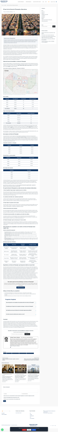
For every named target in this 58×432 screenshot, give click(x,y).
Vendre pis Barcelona (34, 374)
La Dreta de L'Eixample (15, 353)
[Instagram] (52, 425)
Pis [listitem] (30, 413)
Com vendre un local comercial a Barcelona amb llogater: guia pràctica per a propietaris (20, 376)
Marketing (11, 11)
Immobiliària (8, 11)
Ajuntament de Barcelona (8, 295)
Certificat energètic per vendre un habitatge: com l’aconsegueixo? (48, 42)
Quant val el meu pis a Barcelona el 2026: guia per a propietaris (48, 39)
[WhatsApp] (55, 425)
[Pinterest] (54, 425)
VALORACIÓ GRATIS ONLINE (37, 1)
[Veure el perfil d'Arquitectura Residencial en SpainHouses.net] (49, 411)
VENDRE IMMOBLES (28, 1)
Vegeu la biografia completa (14, 345)
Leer (54, 26)
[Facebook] (51, 425)
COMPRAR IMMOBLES (21, 1)
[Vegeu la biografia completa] (19, 345)
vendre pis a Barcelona (23, 353)
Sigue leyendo (4, 381)
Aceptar (34, 429)
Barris (5, 5)
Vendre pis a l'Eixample (30, 353)
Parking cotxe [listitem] (32, 415)
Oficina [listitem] (31, 414)
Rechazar (24, 429)
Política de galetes (4, 414)
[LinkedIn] (10, 347)
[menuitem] (53, 2)
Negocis (23, 374)
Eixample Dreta (9, 353)
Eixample (5, 353)
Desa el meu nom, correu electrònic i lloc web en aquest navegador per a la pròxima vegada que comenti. (19, 395)
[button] (2, 430)
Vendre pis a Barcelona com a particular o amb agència (48, 33)
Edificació (43, 13)
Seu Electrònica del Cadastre (8, 293)
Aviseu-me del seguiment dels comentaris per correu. (11, 397)
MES (45, 1)
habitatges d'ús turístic (45, 14)
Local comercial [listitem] (32, 418)
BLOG (43, 1)
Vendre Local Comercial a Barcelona (47, 19)
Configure (29, 429)
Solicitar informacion (20, 287)
